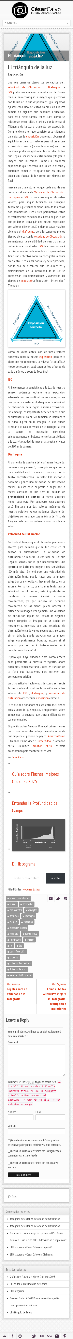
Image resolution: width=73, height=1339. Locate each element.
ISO (10, 92)
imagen (30, 939)
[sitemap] (20, 1336)
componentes (16, 910)
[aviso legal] (5, 1336)
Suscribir (55, 878)
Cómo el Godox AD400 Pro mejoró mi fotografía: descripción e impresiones (34, 1301)
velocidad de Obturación (48, 236)
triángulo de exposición (20, 963)
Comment (13, 1042)
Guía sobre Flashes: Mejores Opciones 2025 (35, 777)
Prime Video (44, 741)
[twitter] (33, 1336)
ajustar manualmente (20, 898)
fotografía (14, 933)
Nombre (12, 1112)
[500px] (49, 1336)
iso (11, 945)
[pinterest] (64, 1336)
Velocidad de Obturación (24, 87)
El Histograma (23, 864)
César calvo (28, 904)
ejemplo (13, 922)
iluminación (15, 939)
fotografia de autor (20, 1219)
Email (38, 1112)
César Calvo (18, 757)
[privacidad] (12, 1336)
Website (12, 1126)
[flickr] (41, 1336)
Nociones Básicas (31, 889)
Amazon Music (42, 746)
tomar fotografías (17, 951)
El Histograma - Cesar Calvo (24, 1247)
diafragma (28, 231)
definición (14, 916)
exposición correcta (18, 928)
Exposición (48, 1247)
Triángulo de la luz (18, 969)
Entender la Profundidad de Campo (35, 807)
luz (20, 945)
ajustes (13, 904)
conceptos (32, 910)
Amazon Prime (56, 736)
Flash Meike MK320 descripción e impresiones (43, 1240)
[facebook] (56, 1336)
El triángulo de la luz (21, 1312)
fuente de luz (31, 933)
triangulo (14, 957)
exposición (32, 136)
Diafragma (54, 87)
